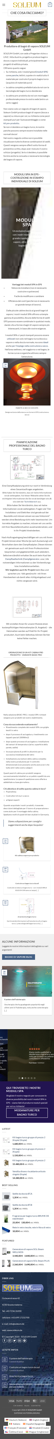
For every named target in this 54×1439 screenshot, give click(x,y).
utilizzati (11, 338)
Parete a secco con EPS (27, 408)
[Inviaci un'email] (19, 1340)
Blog (27, 1406)
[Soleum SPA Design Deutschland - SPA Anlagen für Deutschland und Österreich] (27, 5)
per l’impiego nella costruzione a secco (30, 345)
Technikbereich (30, 502)
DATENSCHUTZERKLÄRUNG (27, 1413)
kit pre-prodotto (11, 123)
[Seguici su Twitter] (14, 1340)
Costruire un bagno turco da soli (27, 883)
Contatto (36, 1406)
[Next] (51, 992)
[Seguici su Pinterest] (24, 1340)
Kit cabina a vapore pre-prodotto (27, 855)
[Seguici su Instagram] (9, 1340)
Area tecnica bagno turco (27, 917)
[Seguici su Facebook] (4, 1340)
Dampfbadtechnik (13, 559)
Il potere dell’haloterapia (14, 999)
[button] (3, 4)
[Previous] (2, 992)
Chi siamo (18, 1406)
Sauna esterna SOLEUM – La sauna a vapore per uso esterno (30, 1385)
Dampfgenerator (31, 559)
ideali (45, 342)
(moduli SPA (41, 71)
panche (14, 75)
